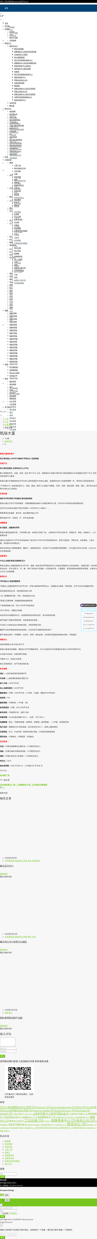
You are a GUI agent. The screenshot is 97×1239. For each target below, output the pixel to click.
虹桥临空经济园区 (20, 243)
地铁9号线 (13, 336)
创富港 (16, 72)
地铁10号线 (13, 339)
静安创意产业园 (42, 1128)
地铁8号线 (13, 327)
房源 (6, 383)
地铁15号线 (13, 353)
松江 (11, 288)
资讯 (6, 402)
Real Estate (83, 1110)
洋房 (11, 30)
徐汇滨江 (8, 1164)
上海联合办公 (62, 1117)
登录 (2, 1216)
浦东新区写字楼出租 (34, 1125)
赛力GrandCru (19, 57)
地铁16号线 (13, 356)
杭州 (11, 311)
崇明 (11, 285)
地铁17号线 (13, 359)
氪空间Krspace (14, 120)
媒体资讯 (12, 407)
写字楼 (7, 15)
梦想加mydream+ (15, 145)
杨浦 (11, 255)
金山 (11, 290)
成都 (11, 307)
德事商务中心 (63, 1120)
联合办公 (8, 109)
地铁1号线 (13, 313)
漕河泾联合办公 (61, 1125)
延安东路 (17, 189)
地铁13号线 (13, 364)
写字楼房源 (13, 388)
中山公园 (17, 217)
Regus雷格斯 (19, 49)
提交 (2, 1056)
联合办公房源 (14, 373)
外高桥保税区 (19, 283)
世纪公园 (17, 248)
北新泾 (16, 238)
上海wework (28, 1114)
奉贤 (11, 276)
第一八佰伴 (18, 259)
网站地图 (3, 1180)
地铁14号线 (13, 350)
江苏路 (16, 214)
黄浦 (11, 175)
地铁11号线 (13, 342)
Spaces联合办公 (15, 143)
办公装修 (12, 429)
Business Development (62, 1107)
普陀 (11, 273)
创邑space (13, 158)
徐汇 (11, 249)
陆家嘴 (16, 253)
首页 (6, 8)
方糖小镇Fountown (16, 126)
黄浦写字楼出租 (80, 1128)
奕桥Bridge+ (13, 148)
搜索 (2, 1177)
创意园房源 (13, 391)
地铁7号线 (13, 333)
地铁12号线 (13, 344)
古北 (16, 246)
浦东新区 (12, 245)
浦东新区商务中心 (48, 1125)
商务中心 (8, 43)
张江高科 (17, 263)
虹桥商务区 (91, 1125)
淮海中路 (17, 191)
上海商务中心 (28, 1117)
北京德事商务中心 (82, 1117)
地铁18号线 (13, 378)
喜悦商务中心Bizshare (22, 69)
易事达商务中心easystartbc (24, 89)
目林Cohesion (19, 83)
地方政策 (12, 421)
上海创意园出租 (11, 1117)
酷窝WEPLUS (13, 128)
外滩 (16, 174)
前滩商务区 (18, 256)
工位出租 (34, 1120)
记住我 (5, 1213)
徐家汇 (7, 1152)
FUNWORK (12, 135)
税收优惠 (12, 424)
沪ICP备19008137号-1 (8, 1183)
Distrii (80, 1107)
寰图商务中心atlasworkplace (25, 63)
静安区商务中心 (66, 1128)
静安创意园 (55, 1128)
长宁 (11, 223)
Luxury (70, 1110)
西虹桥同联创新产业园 (11, 1017)
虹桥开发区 (18, 219)
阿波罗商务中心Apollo (22, 66)
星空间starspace (15, 140)
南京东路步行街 (20, 181)
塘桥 (16, 277)
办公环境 (12, 427)
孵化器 (11, 106)
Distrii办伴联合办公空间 (18, 1110)
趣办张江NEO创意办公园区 (13, 941)
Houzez (59, 1110)
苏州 (11, 293)
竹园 (16, 274)
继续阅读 (4, 874)
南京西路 (17, 212)
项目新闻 (12, 409)
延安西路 (17, 240)
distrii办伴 (13, 114)
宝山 (11, 282)
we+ (10, 134)
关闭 (6, 1195)
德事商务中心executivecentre (25, 52)
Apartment (42, 1107)
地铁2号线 (13, 316)
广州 (11, 302)
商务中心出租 (16, 1121)
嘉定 (11, 279)
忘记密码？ (13, 1213)
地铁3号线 (13, 319)
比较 (2, 1195)
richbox (17, 86)
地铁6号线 (13, 330)
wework (12, 111)
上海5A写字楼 (18, 1114)
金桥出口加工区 (20, 280)
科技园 (11, 27)
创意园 (7, 29)
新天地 (16, 194)
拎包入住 (86, 1120)
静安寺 (16, 202)
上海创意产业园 (77, 1114)
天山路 (16, 222)
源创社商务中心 (20, 77)
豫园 (16, 180)
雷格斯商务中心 (30, 1128)
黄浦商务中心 (92, 1128)
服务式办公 (13, 46)
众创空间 (12, 103)
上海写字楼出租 (58, 1113)
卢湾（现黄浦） (15, 188)
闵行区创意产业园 (17, 1128)
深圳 (11, 305)
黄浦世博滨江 (19, 198)
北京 (11, 296)
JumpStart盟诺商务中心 (23, 97)
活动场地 (12, 36)
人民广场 (17, 165)
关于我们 (8, 407)
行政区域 (8, 170)
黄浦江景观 (5, 1131)
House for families (43, 1110)
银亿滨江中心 (6, 865)
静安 (11, 197)
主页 (7, 419)
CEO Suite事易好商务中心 (23, 60)
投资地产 (12, 418)
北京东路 (17, 171)
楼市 (11, 412)
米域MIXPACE (13, 123)
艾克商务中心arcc (21, 55)
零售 (6, 163)
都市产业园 (13, 37)
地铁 (6, 325)
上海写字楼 (40, 1113)
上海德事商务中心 (45, 1117)
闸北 (11, 220)
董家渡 (16, 182)
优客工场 (12, 117)
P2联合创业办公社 (20, 80)
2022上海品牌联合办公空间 (17, 1107)
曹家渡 (16, 205)
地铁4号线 (13, 322)
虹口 (11, 252)
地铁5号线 (13, 325)
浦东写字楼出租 (18, 1124)
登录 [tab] (7, 1200)
